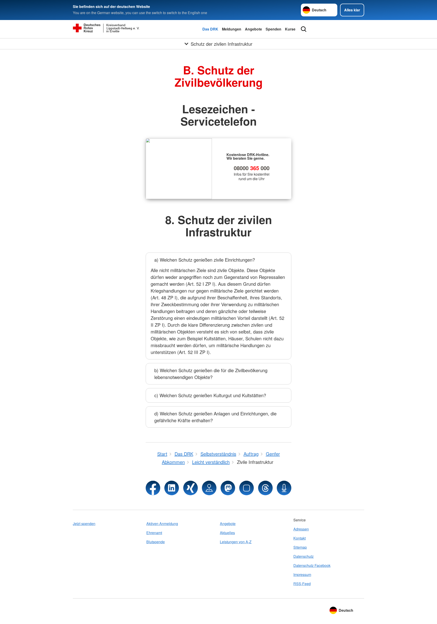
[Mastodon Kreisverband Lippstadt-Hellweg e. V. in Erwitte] (228, 488)
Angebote (253, 29)
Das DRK (210, 29)
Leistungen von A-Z (236, 541)
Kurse (290, 29)
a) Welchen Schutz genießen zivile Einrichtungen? (204, 259)
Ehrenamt (154, 532)
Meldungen (231, 29)
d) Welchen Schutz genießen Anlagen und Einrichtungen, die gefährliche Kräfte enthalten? (215, 417)
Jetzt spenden (84, 523)
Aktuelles (227, 532)
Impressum (302, 574)
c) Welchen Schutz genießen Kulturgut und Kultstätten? (210, 395)
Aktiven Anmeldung (162, 523)
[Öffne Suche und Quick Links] (303, 29)
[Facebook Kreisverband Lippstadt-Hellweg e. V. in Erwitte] (153, 488)
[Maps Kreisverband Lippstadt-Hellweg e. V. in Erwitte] (209, 488)
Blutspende (155, 541)
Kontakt (299, 538)
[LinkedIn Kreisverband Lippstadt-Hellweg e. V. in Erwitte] (171, 488)
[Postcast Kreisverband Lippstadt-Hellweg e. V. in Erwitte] (284, 488)
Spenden (273, 29)
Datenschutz (303, 556)
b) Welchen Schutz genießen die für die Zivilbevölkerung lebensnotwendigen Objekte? (210, 373)
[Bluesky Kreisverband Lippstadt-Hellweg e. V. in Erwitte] (246, 488)
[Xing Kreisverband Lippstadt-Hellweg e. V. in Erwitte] (190, 488)
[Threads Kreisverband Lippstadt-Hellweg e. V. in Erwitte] (265, 488)
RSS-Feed (302, 583)
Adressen (301, 529)
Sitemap (300, 547)
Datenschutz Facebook (311, 565)
